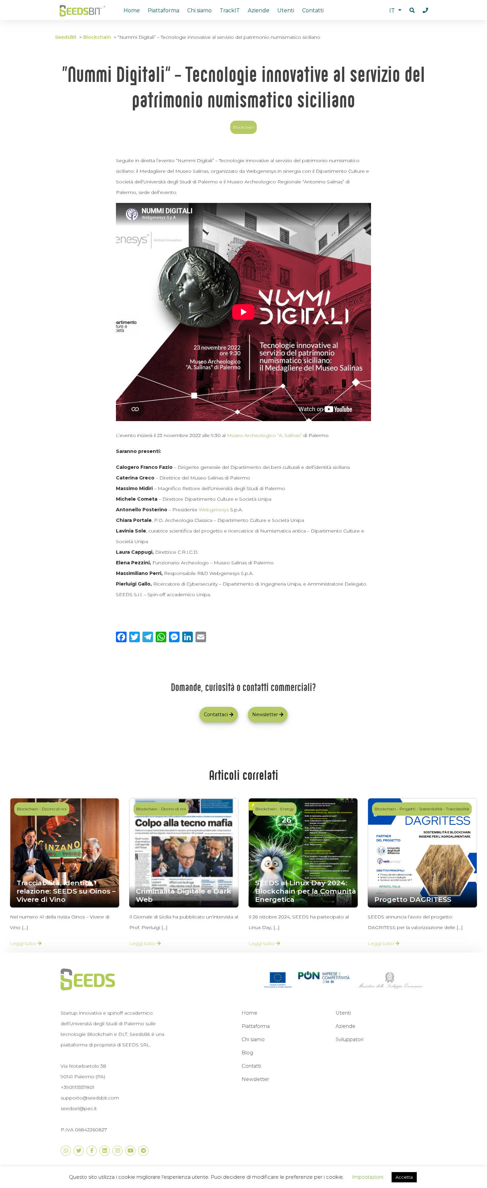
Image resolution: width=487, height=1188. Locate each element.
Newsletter (255, 1079)
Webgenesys (214, 510)
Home (132, 10)
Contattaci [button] (216, 715)
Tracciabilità (457, 808)
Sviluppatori (349, 1039)
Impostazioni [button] (367, 1177)
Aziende (258, 10)
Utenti (285, 10)
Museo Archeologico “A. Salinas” (264, 435)
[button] (412, 11)
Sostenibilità (430, 808)
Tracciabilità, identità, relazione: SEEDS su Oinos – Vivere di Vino (66, 891)
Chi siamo (199, 10)
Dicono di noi (54, 808)
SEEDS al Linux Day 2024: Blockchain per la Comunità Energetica (305, 891)
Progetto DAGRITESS (412, 899)
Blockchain (243, 127)
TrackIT (230, 10)
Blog (247, 1053)
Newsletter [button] (265, 715)
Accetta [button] (404, 1177)
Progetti (407, 808)
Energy (287, 808)
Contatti (313, 10)
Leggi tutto (23, 943)
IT (393, 10)
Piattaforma (163, 10)
